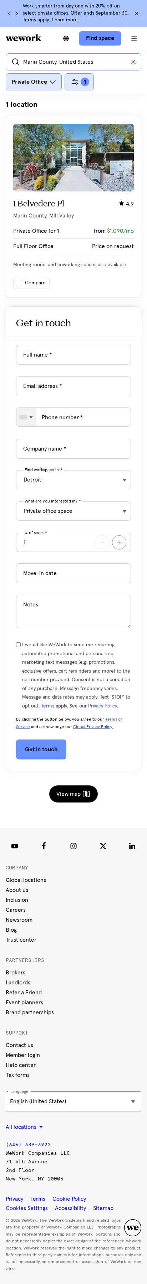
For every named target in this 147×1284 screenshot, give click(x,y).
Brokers (15, 972)
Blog (11, 930)
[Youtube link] (14, 845)
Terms (47, 706)
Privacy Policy (102, 706)
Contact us (19, 1045)
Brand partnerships (30, 1012)
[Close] (136, 13)
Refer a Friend (24, 992)
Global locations (26, 880)
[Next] (16, 13)
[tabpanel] (73, 199)
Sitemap (103, 1208)
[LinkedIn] (132, 845)
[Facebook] (43, 845)
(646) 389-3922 (28, 1145)
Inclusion (17, 900)
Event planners (24, 1002)
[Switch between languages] (66, 38)
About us (17, 890)
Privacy (14, 1199)
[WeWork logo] (23, 37)
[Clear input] (133, 62)
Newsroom (19, 920)
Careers (16, 910)
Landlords (18, 982)
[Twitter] (103, 845)
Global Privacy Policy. (93, 727)
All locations (22, 1127)
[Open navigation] (134, 38)
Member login (23, 1055)
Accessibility (70, 1208)
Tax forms (18, 1075)
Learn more (65, 19)
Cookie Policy (69, 1199)
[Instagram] (73, 845)
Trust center (21, 940)
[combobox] (26, 417)
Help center (21, 1065)
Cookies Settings (27, 1208)
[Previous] (9, 13)
